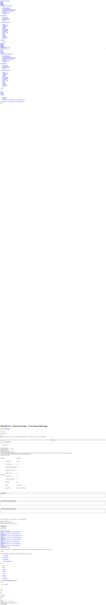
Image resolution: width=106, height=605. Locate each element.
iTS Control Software (6, 12)
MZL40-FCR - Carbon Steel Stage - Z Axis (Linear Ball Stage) (14, 99)
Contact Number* (3, 523)
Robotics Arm (5, 17)
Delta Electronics (6, 25)
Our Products (5, 97)
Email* (1, 522)
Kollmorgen (5, 27)
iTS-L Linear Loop (6, 7)
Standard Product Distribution (5, 22)
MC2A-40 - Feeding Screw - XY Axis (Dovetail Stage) (10, 545)
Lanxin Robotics (5, 29)
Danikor (4, 28)
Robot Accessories (6, 19)
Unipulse (4, 26)
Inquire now (8, 441)
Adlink (4, 34)
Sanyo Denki (5, 31)
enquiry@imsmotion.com (7, 561)
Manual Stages (7, 530)
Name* (1, 521)
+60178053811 (5, 559)
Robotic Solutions (3, 15)
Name (1, 600)
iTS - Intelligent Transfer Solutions (6, 5)
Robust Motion (5, 30)
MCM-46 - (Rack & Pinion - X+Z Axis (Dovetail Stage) (10, 533)
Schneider (4, 36)
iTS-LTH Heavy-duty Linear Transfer (9, 9)
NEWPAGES (6, 584)
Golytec (4, 24)
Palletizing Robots (6, 18)
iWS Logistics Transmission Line (8, 10)
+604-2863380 (5, 555)
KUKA (4, 35)
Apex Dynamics (5, 32)
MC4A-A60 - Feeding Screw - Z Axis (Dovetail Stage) (10, 541)
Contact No (2, 601)
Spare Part (4, 11)
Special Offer (5, 37)
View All (4, 13)
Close (2, 597)
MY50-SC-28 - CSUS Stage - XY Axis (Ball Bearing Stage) (11, 537)
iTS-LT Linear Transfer (7, 8)
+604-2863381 (5, 557)
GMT (4, 33)
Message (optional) (3, 525)
